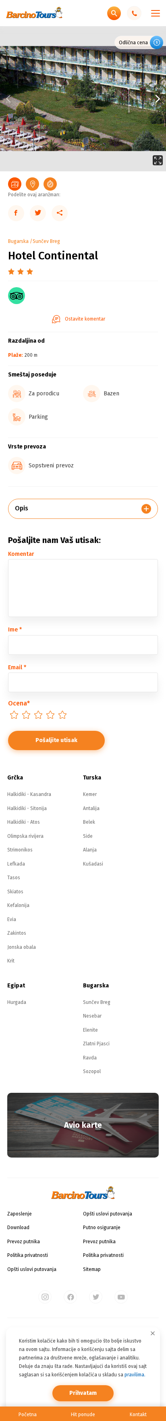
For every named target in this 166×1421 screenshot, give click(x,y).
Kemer (90, 794)
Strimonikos (20, 849)
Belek (89, 822)
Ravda (90, 1057)
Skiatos (15, 891)
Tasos (13, 877)
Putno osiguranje (101, 1227)
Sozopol (92, 1071)
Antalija (91, 808)
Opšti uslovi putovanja (31, 1269)
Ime (15, 629)
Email (17, 667)
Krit (11, 960)
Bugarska (18, 241)
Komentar (21, 554)
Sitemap (92, 1269)
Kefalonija (18, 905)
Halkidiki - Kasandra (29, 794)
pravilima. (134, 1374)
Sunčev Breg (46, 241)
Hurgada (16, 1002)
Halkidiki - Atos (23, 822)
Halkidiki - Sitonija (27, 808)
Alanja (90, 849)
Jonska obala (21, 947)
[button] (124, 98)
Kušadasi (93, 864)
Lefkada (16, 864)
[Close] (153, 1333)
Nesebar (92, 1016)
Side (88, 836)
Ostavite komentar (85, 319)
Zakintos (16, 933)
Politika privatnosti (27, 1255)
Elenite (90, 1030)
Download (18, 1227)
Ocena (19, 703)
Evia (11, 919)
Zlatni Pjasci (96, 1043)
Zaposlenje (19, 1213)
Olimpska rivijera (25, 836)
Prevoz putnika (23, 1241)
